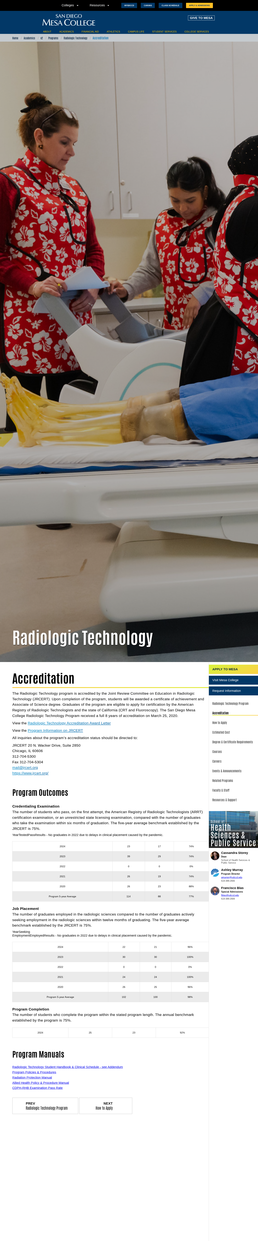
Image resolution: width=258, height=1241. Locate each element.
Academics (66, 31)
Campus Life (136, 31)
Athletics (113, 31)
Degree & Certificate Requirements (232, 742)
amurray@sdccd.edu (231, 877)
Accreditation (220, 713)
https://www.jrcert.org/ (30, 773)
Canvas (148, 5)
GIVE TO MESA (201, 18)
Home (15, 38)
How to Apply (219, 722)
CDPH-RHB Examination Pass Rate (37, 1088)
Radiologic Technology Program (230, 703)
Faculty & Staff (221, 790)
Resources (100, 5)
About (47, 31)
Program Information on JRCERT (55, 730)
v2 (42, 38)
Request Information (226, 691)
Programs (53, 38)
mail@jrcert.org (25, 767)
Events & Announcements (227, 771)
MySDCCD (129, 5)
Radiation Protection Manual (32, 1077)
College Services (196, 31)
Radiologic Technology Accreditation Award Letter (69, 723)
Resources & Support (224, 800)
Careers (216, 761)
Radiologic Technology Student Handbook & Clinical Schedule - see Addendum (67, 1067)
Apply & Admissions (199, 5)
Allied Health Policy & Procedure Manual (40, 1083)
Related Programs (222, 780)
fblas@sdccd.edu (230, 895)
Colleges (71, 5)
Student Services (164, 31)
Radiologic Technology (75, 38)
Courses (217, 751)
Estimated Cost (221, 732)
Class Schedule (170, 5)
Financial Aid (90, 31)
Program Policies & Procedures (34, 1072)
